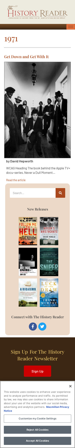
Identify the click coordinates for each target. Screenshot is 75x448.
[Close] (70, 386)
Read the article (16, 180)
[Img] (23, 231)
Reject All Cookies (37, 429)
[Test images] (37, 110)
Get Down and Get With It (26, 56)
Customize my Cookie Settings (37, 418)
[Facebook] (33, 326)
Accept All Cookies (37, 440)
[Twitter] (42, 326)
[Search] (60, 193)
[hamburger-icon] (70, 27)
